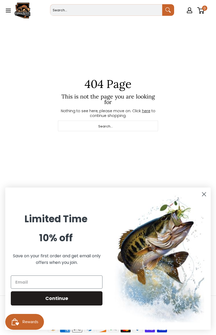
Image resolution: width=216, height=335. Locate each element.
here (146, 111)
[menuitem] (190, 17)
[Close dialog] (204, 194)
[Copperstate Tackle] (22, 10)
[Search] (168, 10)
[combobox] (106, 10)
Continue (56, 298)
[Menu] (8, 10)
